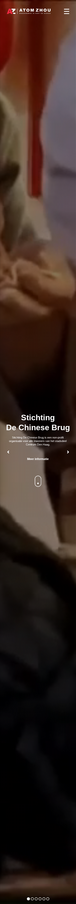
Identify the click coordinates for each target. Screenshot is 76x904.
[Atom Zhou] (28, 11)
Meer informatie (38, 459)
